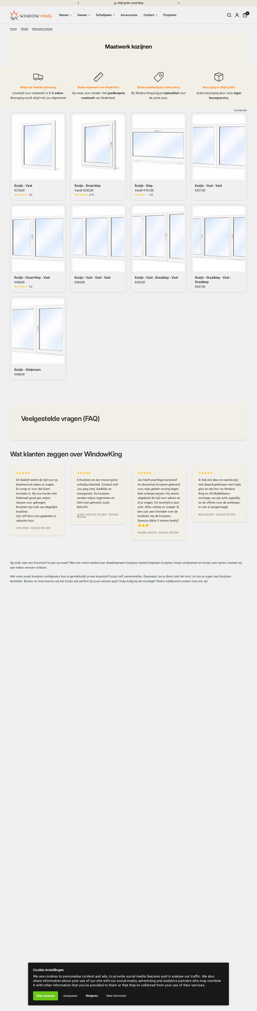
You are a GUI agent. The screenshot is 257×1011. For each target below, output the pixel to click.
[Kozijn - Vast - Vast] (219, 147)
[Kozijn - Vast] (38, 147)
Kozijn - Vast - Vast (208, 186)
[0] (244, 15)
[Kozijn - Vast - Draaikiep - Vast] (159, 239)
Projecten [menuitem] (169, 15)
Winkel (24, 28)
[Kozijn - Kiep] (159, 147)
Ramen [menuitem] (63, 15)
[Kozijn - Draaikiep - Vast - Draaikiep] (219, 239)
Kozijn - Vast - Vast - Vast (92, 277)
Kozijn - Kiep (144, 186)
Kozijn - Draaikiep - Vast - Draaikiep (213, 280)
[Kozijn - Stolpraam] (38, 331)
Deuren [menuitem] (82, 15)
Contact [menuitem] (149, 15)
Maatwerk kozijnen (42, 28)
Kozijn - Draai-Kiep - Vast (32, 277)
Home (13, 28)
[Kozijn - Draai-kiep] (98, 147)
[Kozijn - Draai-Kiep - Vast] (38, 239)
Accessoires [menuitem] (129, 15)
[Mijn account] (237, 15)
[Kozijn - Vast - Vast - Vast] (98, 239)
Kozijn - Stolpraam (27, 370)
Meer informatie (116, 995)
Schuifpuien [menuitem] (104, 15)
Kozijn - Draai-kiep (87, 186)
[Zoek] (229, 15)
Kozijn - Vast (23, 186)
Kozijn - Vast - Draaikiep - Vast (156, 277)
